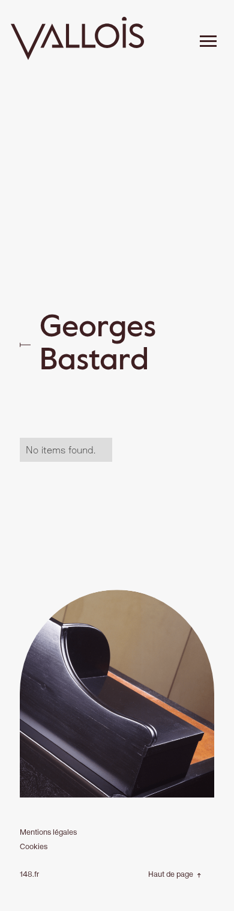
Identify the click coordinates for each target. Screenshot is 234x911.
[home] (77, 41)
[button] (208, 41)
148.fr (29, 874)
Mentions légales (48, 832)
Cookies (33, 846)
